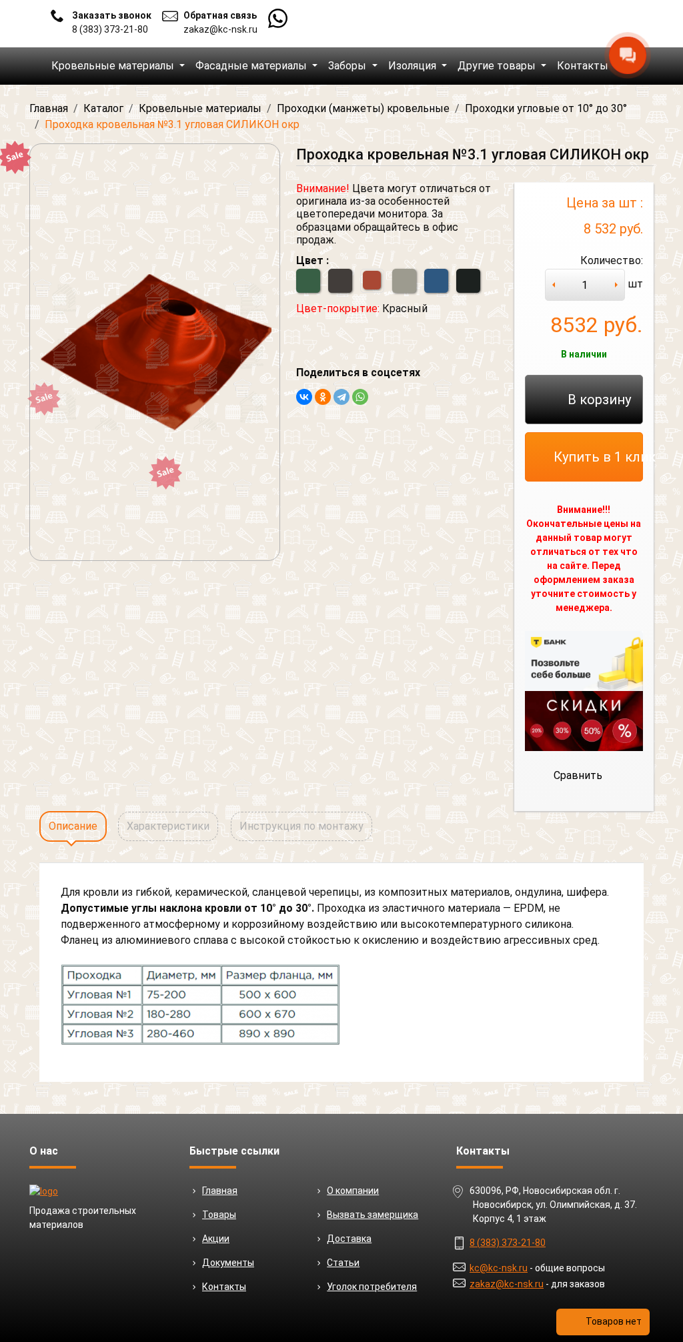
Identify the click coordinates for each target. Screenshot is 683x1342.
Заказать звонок (111, 15)
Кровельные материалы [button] (114, 65)
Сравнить (578, 775)
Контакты (582, 65)
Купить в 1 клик (598, 457)
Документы (228, 1262)
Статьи (343, 1262)
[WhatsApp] (360, 397)
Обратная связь (220, 15)
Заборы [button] (348, 65)
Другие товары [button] (498, 65)
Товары (219, 1214)
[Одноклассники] (323, 397)
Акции (215, 1238)
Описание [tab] (73, 826)
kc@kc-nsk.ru (499, 1268)
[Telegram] (341, 397)
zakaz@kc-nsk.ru (220, 29)
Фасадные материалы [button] (252, 65)
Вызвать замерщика (372, 1214)
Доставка (349, 1238)
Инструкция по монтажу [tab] (301, 826)
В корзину (599, 400)
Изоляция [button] (413, 65)
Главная (219, 1190)
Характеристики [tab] (168, 826)
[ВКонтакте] (304, 397)
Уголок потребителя (372, 1286)
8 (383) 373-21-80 (110, 29)
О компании (353, 1190)
